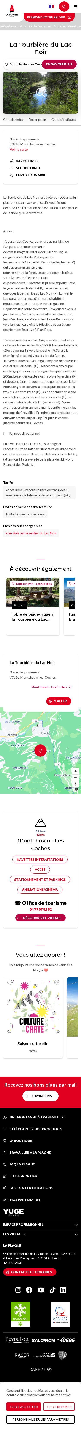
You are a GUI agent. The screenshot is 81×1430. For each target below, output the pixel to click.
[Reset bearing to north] (75, 784)
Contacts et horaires (31, 1272)
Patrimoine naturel (40, 26)
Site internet (28, 168)
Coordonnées (13, 119)
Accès (40, 869)
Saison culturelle (32, 1043)
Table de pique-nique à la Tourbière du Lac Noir (33, 617)
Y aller (60, 701)
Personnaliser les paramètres (40, 1419)
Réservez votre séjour (46, 17)
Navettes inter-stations (40, 859)
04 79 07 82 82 (27, 161)
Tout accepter (24, 1406)
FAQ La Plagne (22, 1164)
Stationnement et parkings (40, 880)
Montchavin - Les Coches (34, 583)
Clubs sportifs (23, 1176)
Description (37, 119)
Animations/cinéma (40, 889)
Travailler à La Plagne (30, 1152)
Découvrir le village (42, 918)
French (51, 6)
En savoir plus (59, 64)
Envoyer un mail (31, 175)
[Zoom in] (75, 771)
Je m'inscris (41, 1096)
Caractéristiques (63, 119)
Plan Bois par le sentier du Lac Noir (31, 533)
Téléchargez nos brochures (35, 1129)
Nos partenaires (25, 1200)
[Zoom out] (75, 777)
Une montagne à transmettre (37, 1117)
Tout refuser (58, 1406)
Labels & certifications (31, 1188)
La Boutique (20, 1141)
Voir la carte (19, 149)
